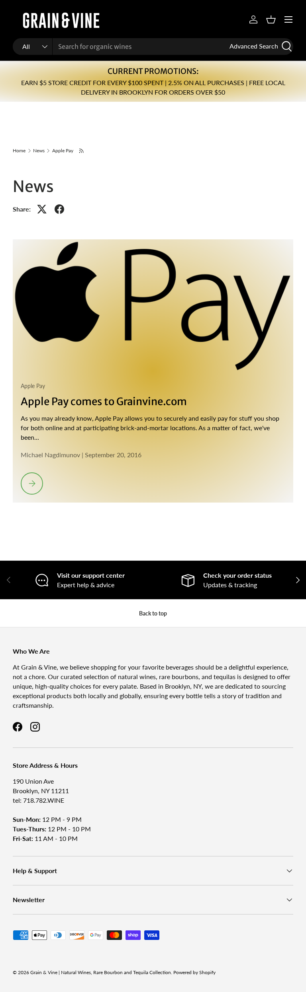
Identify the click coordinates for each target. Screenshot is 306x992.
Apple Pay (62, 150)
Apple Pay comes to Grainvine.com (104, 401)
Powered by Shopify (194, 972)
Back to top (153, 613)
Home (19, 150)
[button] (271, 19)
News (39, 150)
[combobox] (153, 46)
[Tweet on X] (42, 209)
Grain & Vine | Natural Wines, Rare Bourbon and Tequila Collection (100, 972)
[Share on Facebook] (59, 209)
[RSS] (82, 150)
